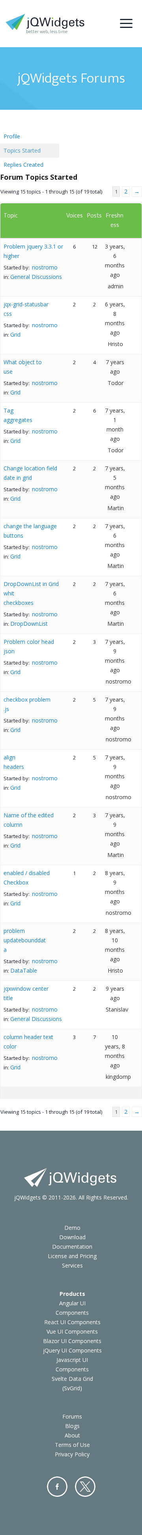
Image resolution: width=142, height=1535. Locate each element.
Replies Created (23, 164)
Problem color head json (29, 646)
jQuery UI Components (72, 1350)
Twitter (85, 1486)
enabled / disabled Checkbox (27, 877)
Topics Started (22, 150)
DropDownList (29, 623)
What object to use (23, 366)
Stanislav (117, 1009)
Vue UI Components (72, 1331)
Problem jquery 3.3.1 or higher (33, 251)
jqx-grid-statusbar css (26, 308)
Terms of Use (72, 1444)
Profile (12, 136)
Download (72, 1237)
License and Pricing (72, 1256)
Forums (72, 1416)
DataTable (23, 970)
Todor (115, 383)
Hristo (115, 344)
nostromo (45, 267)
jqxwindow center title (26, 993)
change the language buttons (30, 530)
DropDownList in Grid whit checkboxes (31, 593)
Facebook (57, 1486)
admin (115, 286)
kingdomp (118, 1076)
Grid (15, 334)
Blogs (72, 1426)
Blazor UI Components (72, 1341)
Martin (115, 508)
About (72, 1435)
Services (72, 1265)
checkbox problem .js (27, 704)
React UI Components (72, 1322)
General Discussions (36, 276)
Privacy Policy (72, 1454)
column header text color (28, 1041)
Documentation (72, 1246)
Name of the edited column (29, 819)
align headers (14, 762)
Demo (72, 1227)
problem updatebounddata (25, 940)
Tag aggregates (18, 415)
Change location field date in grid (30, 472)
